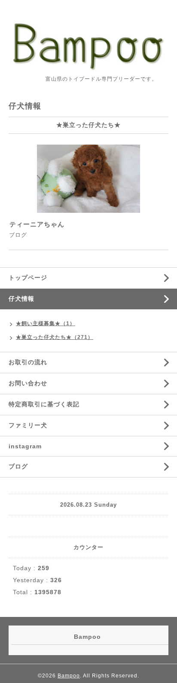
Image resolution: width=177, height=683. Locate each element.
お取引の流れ (28, 362)
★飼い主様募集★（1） (45, 323)
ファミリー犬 (28, 425)
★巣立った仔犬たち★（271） (54, 337)
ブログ (18, 235)
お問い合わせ (28, 383)
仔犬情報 (21, 298)
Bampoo (69, 676)
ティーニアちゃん (36, 224)
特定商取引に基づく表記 (44, 404)
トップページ (28, 277)
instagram (25, 446)
